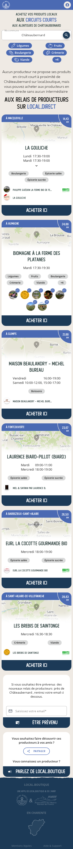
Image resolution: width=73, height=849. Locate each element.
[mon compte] (67, 4)
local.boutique (36, 785)
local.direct (41, 106)
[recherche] (66, 35)
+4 (56, 59)
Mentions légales (22, 845)
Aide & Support (52, 845)
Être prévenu (45, 722)
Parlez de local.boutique (40, 771)
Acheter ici (36, 210)
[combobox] (33, 35)
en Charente (36, 813)
